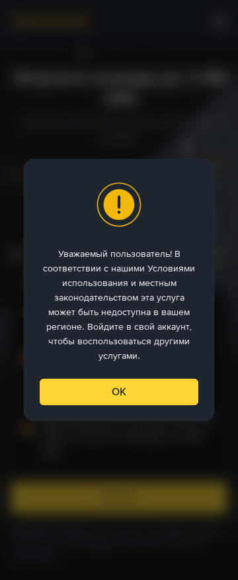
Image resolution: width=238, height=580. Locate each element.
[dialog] (119, 290)
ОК (119, 392)
